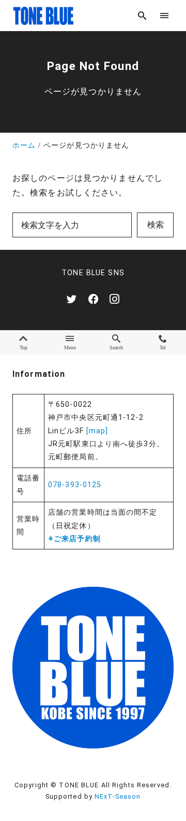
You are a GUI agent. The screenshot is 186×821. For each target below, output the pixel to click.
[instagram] (114, 299)
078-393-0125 (74, 484)
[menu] (165, 15)
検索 (155, 225)
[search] (142, 15)
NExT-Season (118, 796)
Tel (163, 347)
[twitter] (71, 299)
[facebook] (93, 299)
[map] (97, 431)
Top (23, 347)
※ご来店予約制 (74, 538)
